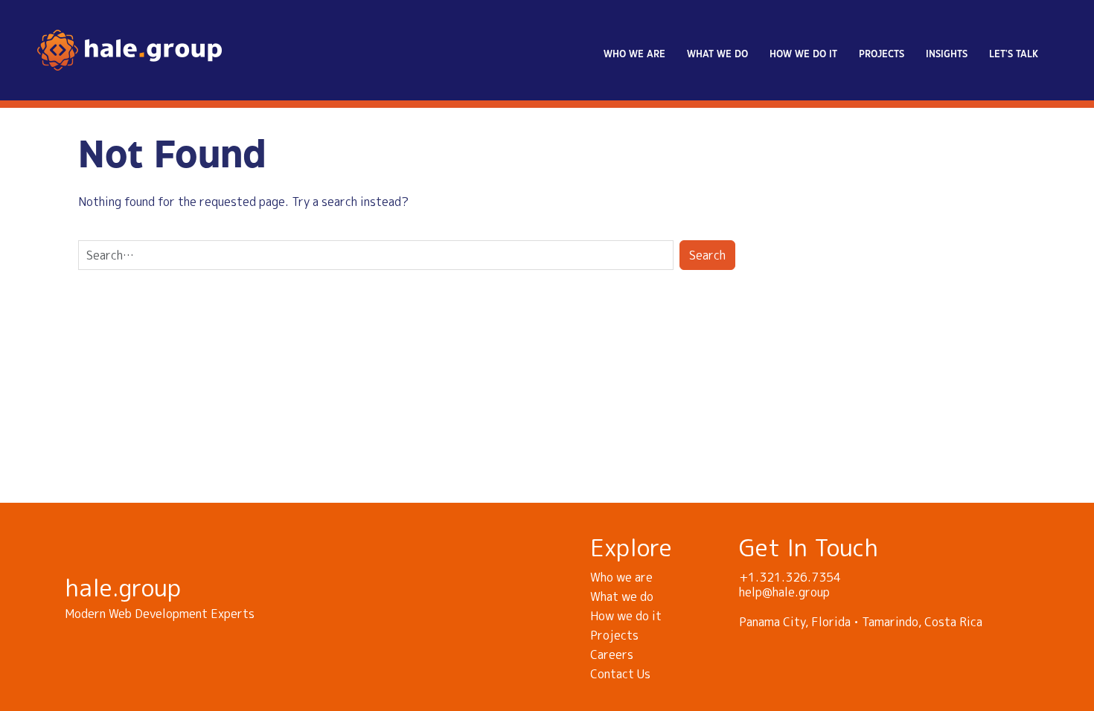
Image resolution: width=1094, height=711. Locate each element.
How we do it (803, 54)
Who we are (634, 54)
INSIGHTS (946, 54)
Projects (881, 54)
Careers (611, 654)
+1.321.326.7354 (790, 577)
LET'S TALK (1013, 54)
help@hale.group (784, 592)
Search (707, 255)
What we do (717, 54)
